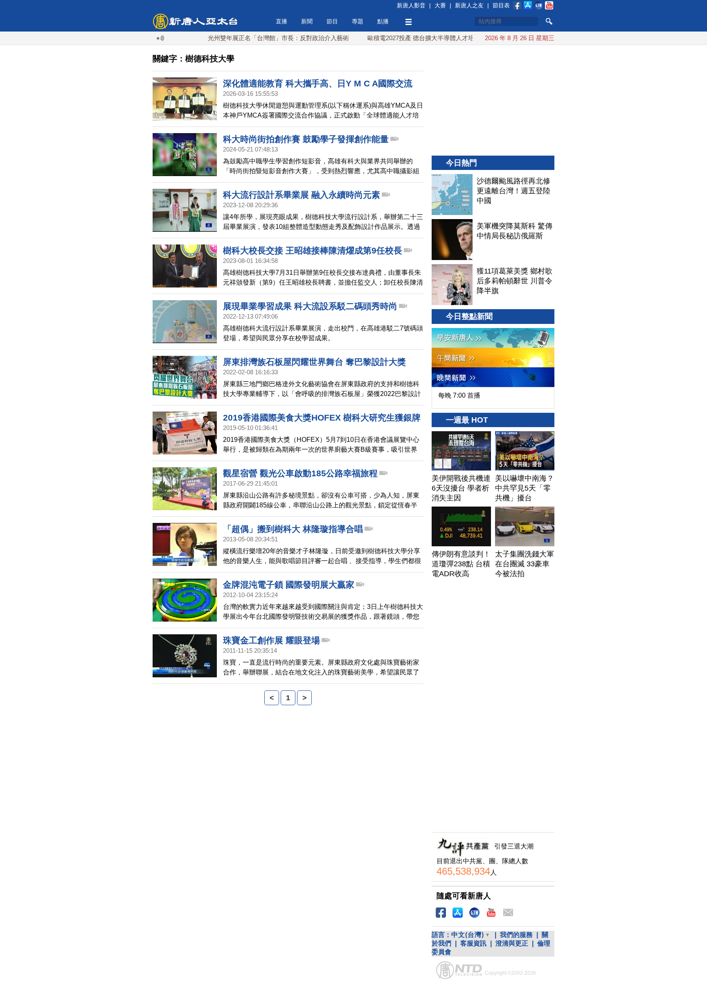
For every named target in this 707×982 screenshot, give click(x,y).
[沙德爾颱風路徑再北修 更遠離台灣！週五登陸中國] (452, 194)
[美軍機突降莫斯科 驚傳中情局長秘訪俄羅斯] (452, 239)
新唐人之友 (469, 5)
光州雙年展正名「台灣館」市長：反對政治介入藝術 (256, 37)
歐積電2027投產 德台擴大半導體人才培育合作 (408, 37)
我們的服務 (516, 934)
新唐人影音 (411, 5)
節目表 (501, 5)
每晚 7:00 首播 (459, 395)
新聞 (307, 21)
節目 (332, 21)
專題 (357, 21)
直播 (281, 21)
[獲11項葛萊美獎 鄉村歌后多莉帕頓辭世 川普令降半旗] (452, 284)
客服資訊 (473, 943)
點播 (383, 21)
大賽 (440, 5)
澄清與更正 (511, 943)
